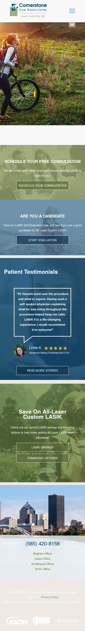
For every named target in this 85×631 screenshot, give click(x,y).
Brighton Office (42, 553)
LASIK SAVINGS (42, 447)
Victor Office (42, 569)
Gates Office (42, 559)
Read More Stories (42, 370)
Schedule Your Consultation (42, 185)
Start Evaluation (42, 240)
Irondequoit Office (42, 564)
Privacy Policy (49, 597)
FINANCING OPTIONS (42, 458)
